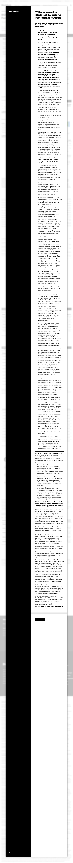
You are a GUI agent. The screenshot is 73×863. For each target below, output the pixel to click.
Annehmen (40, 619)
